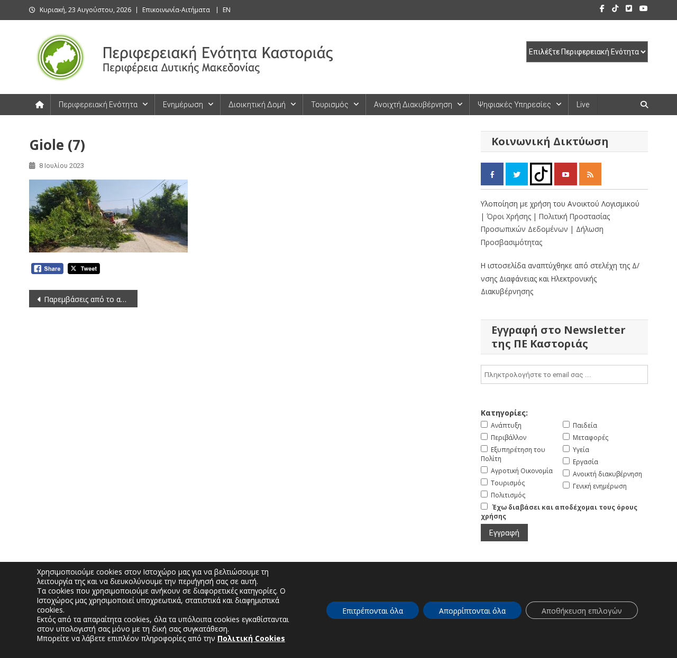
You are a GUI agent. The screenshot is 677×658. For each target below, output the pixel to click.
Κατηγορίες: (504, 413)
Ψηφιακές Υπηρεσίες (514, 104)
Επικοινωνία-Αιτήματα (176, 9)
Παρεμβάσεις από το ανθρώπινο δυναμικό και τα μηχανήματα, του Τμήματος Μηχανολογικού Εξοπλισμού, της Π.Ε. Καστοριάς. (91, 299)
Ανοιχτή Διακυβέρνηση (413, 104)
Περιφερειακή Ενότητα (98, 104)
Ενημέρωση (183, 104)
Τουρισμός (330, 104)
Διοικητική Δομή (257, 104)
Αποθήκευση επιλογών (582, 611)
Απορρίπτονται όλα (472, 611)
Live (583, 104)
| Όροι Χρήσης (507, 216)
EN (227, 9)
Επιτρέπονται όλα (372, 611)
